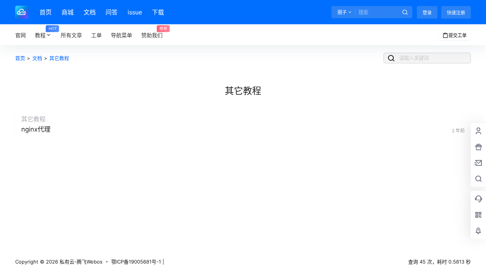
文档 (90, 12)
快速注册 (456, 13)
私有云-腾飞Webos (80, 262)
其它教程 (59, 58)
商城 (68, 12)
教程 (45, 32)
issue (135, 12)
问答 (112, 12)
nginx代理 (35, 129)
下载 (158, 12)
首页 (45, 12)
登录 (427, 13)
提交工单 (457, 35)
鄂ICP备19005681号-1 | (137, 262)
